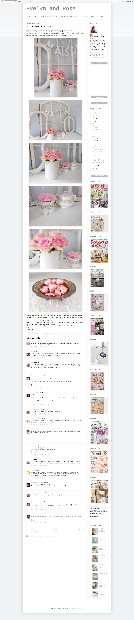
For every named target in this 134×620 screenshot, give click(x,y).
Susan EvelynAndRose (98, 35)
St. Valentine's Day (99, 157)
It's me (33, 341)
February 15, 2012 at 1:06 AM (39, 441)
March (95, 147)
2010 (93, 170)
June (94, 140)
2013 (93, 123)
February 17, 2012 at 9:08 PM (39, 523)
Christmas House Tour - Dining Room (103, 566)
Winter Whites (103, 573)
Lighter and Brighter (99, 155)
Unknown (33, 470)
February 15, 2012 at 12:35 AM (40, 424)
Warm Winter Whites (102, 538)
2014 (93, 121)
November (96, 129)
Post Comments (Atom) (41, 532)
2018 (93, 112)
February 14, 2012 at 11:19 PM (40, 388)
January (95, 165)
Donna (32, 459)
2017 (93, 114)
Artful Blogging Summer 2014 (102, 530)
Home (55, 529)
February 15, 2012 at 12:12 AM (40, 413)
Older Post (81, 529)
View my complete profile (98, 57)
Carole (32, 514)
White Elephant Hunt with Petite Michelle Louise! (103, 585)
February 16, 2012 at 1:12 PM (39, 497)
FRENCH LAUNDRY (35, 392)
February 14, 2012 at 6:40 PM (39, 346)
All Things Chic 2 (36, 502)
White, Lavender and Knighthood (103, 593)
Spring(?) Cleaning (98, 162)
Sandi (32, 362)
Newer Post (30, 529)
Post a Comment (33, 526)
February (96, 149)
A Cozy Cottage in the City (39, 429)
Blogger (80, 608)
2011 (93, 168)
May (94, 143)
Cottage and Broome (36, 409)
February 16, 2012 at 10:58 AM (40, 488)
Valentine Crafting (102, 556)
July (94, 138)
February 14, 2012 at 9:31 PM (39, 357)
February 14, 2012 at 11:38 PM (40, 404)
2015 (93, 118)
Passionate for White (37, 493)
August (95, 136)
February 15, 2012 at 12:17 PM (40, 465)
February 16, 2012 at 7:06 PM (39, 509)
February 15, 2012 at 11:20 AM (40, 454)
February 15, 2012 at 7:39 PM (39, 477)
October (95, 132)
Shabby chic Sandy (36, 418)
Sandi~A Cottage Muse (37, 482)
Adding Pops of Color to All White (99, 152)
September (96, 134)
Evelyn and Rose (51, 9)
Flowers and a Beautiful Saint (98, 160)
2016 (93, 116)
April (95, 145)
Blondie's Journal (36, 376)
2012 (93, 125)
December (96, 127)
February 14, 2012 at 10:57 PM (40, 371)
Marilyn (33, 351)
